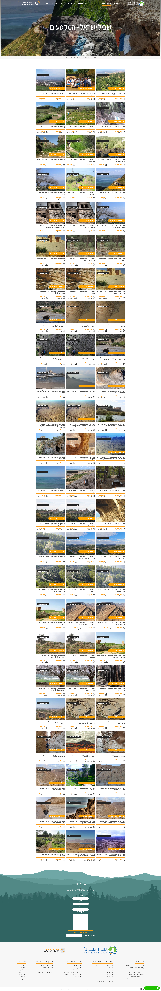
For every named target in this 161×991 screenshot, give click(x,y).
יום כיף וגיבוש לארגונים (47, 965)
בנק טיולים (89, 57)
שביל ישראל (106, 3)
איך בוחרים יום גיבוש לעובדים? (44, 972)
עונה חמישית (109, 977)
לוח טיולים (117, 3)
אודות (61, 3)
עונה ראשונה (109, 968)
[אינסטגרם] (140, 989)
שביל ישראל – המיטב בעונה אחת (104, 965)
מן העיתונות (22, 974)
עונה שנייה (110, 970)
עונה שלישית (109, 972)
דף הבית (96, 57)
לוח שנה (142, 970)
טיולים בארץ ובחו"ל (74, 961)
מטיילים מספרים (21, 970)
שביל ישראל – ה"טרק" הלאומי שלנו (134, 965)
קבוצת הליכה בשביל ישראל (136, 968)
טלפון (81, 901)
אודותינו (23, 968)
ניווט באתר (21, 961)
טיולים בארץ (95, 3)
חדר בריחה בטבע (48, 968)
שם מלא (80, 895)
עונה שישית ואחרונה (107, 979)
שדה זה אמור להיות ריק (88, 936)
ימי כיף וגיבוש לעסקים (44, 961)
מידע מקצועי (22, 972)
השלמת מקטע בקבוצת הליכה (136, 972)
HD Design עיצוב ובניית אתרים (67, 989)
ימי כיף (51, 970)
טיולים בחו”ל (70, 3)
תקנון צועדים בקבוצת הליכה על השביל (134, 979)
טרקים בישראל (77, 970)
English (23, 979)
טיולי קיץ (79, 968)
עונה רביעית (110, 974)
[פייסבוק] (143, 989)
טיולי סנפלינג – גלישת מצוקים (73, 974)
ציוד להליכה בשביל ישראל (137, 977)
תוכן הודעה (80, 912)
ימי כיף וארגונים (83, 3)
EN (47, 3)
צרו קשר (54, 3)
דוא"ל (80, 906)
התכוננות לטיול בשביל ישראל (136, 974)
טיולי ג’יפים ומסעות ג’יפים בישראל (72, 972)
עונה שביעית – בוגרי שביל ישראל (104, 981)
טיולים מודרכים (80, 57)
